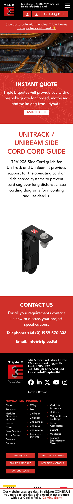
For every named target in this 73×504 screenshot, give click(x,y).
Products (11, 409)
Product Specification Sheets (57, 441)
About (9, 405)
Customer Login (20, 471)
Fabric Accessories (56, 424)
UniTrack (35, 414)
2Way (33, 405)
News (9, 427)
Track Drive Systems (36, 435)
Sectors (10, 423)
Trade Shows (13, 435)
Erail (32, 409)
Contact (10, 443)
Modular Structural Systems (11, 417)
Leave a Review (37, 392)
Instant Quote (36, 112)
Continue (49, 497)
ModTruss (55, 434)
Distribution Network (52, 463)
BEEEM (54, 430)
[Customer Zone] (27, 14)
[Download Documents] (36, 14)
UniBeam (35, 418)
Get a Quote (54, 14)
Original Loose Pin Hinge (58, 418)
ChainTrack (36, 422)
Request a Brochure (20, 463)
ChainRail (35, 426)
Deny (58, 497)
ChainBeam (36, 430)
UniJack (54, 412)
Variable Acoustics (55, 407)
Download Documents (52, 456)
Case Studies (13, 431)
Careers (10, 439)
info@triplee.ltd (38, 7)
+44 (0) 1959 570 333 (46, 4)
